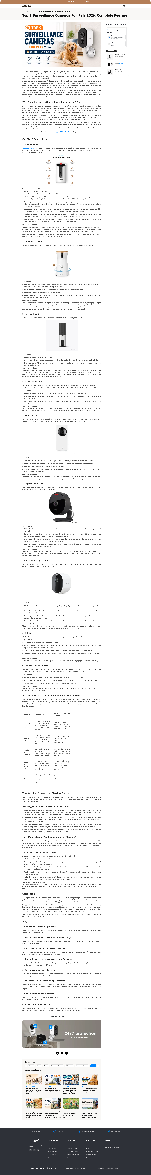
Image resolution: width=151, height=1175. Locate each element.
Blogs (23, 11)
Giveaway (69, 1157)
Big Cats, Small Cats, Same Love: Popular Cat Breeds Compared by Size (34, 1091)
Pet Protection (29, 1066)
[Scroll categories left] (26, 1066)
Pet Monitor (51, 1145)
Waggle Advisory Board (92, 1151)
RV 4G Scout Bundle (120, 69)
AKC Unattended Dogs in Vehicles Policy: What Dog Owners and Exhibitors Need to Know (53, 1114)
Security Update (100, 1168)
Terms (116, 1168)
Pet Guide (88, 1148)
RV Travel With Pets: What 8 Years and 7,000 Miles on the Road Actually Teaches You (89, 1114)
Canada (77, 1168)
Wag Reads (106, 6)
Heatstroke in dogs (57, 1066)
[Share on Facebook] (57, 1053)
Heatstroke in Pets (95, 6)
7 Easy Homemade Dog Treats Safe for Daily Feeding (89, 1090)
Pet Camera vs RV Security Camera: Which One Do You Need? (52, 1090)
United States (69, 1168)
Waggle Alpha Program (73, 1154)
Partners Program (72, 1148)
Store (49, 1161)
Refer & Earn (70, 1145)
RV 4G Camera (52, 1154)
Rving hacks (69, 1066)
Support (88, 1161)
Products (62, 6)
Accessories (51, 1157)
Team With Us (82, 6)
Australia (83, 1168)
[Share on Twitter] (62, 1053)
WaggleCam (30, 11)
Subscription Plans (91, 1154)
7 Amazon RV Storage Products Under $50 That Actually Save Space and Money (70, 1091)
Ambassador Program (72, 1151)
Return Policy (89, 1157)
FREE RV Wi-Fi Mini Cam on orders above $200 (75, 2)
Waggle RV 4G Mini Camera (63, 132)
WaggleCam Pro (28, 148)
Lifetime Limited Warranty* (88, 1131)
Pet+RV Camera (52, 1148)
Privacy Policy (109, 1168)
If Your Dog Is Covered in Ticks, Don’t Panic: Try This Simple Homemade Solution (34, 1114)
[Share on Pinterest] (66, 1053)
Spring (39, 1066)
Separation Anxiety (82, 1066)
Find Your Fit (72, 6)
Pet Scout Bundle (119, 62)
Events (46, 1066)
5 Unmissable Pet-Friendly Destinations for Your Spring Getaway (70, 1114)
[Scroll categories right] (98, 1066)
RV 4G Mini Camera (120, 54)
